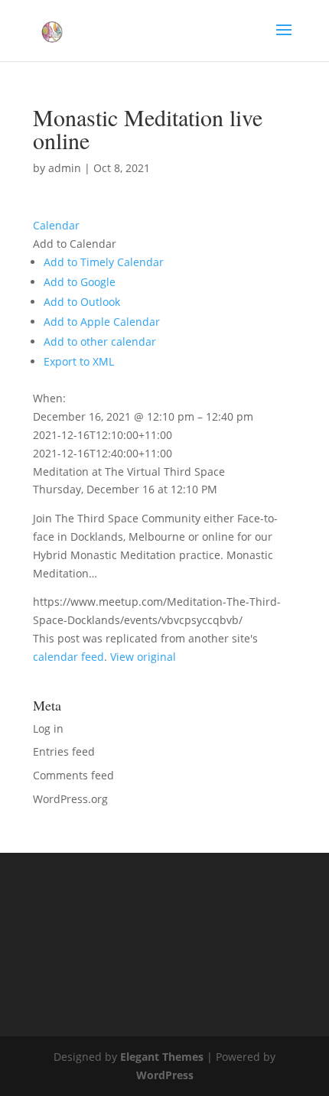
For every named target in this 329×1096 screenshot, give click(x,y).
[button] (74, 243)
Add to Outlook (82, 301)
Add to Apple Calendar (102, 321)
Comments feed (73, 775)
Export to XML (79, 361)
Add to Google (80, 282)
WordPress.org (70, 799)
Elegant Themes (162, 1056)
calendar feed (68, 656)
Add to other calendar (100, 341)
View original (143, 656)
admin (64, 168)
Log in (48, 728)
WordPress (165, 1075)
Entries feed (64, 751)
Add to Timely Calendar (104, 262)
